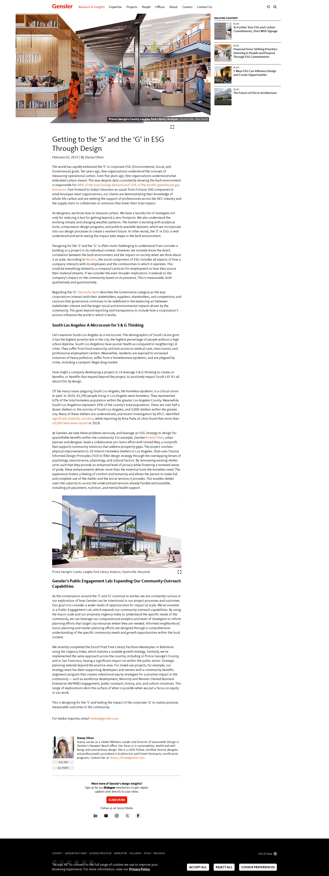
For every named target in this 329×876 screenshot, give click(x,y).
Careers (187, 7)
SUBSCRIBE (117, 800)
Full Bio (63, 762)
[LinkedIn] (95, 817)
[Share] (268, 7)
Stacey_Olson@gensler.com (127, 757)
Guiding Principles (100, 853)
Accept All (198, 867)
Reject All (224, 867)
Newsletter (120, 853)
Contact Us (204, 7)
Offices (160, 7)
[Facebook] (138, 817)
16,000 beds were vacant (70, 423)
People (146, 7)
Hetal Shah (155, 437)
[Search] (275, 7)
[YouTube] (106, 817)
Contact (57, 853)
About (173, 7)
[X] (127, 817)
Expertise (115, 7)
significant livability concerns (73, 418)
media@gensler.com (104, 718)
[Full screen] (172, 127)
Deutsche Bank (88, 292)
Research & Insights (91, 7)
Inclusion (135, 853)
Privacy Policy (139, 869)
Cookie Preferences (258, 867)
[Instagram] (116, 817)
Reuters (91, 259)
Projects (131, 7)
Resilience (159, 853)
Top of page (265, 854)
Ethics (147, 853)
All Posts (63, 768)
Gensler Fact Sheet (76, 853)
